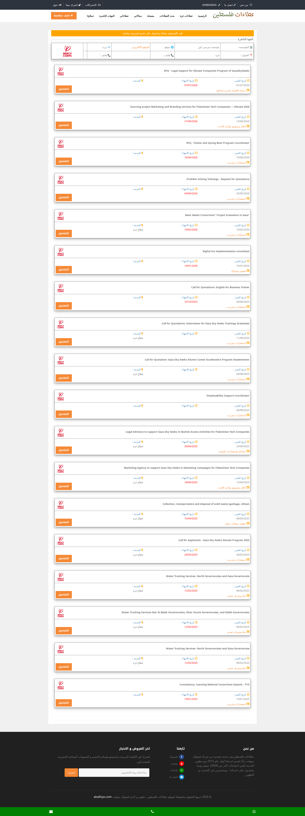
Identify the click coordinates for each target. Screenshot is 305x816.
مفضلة (150, 15)
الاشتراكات (91, 5)
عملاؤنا (90, 15)
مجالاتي (138, 15)
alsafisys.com (103, 797)
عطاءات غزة (186, 15)
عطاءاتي (124, 15)
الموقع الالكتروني (140, 47)
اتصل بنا (228, 5)
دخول (55, 5)
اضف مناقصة (62, 15)
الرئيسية (202, 15)
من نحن (244, 5)
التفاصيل (63, 89)
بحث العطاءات (167, 15)
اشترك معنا (72, 5)
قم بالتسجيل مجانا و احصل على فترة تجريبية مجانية (152, 33)
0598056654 (209, 5)
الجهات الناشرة (107, 15)
